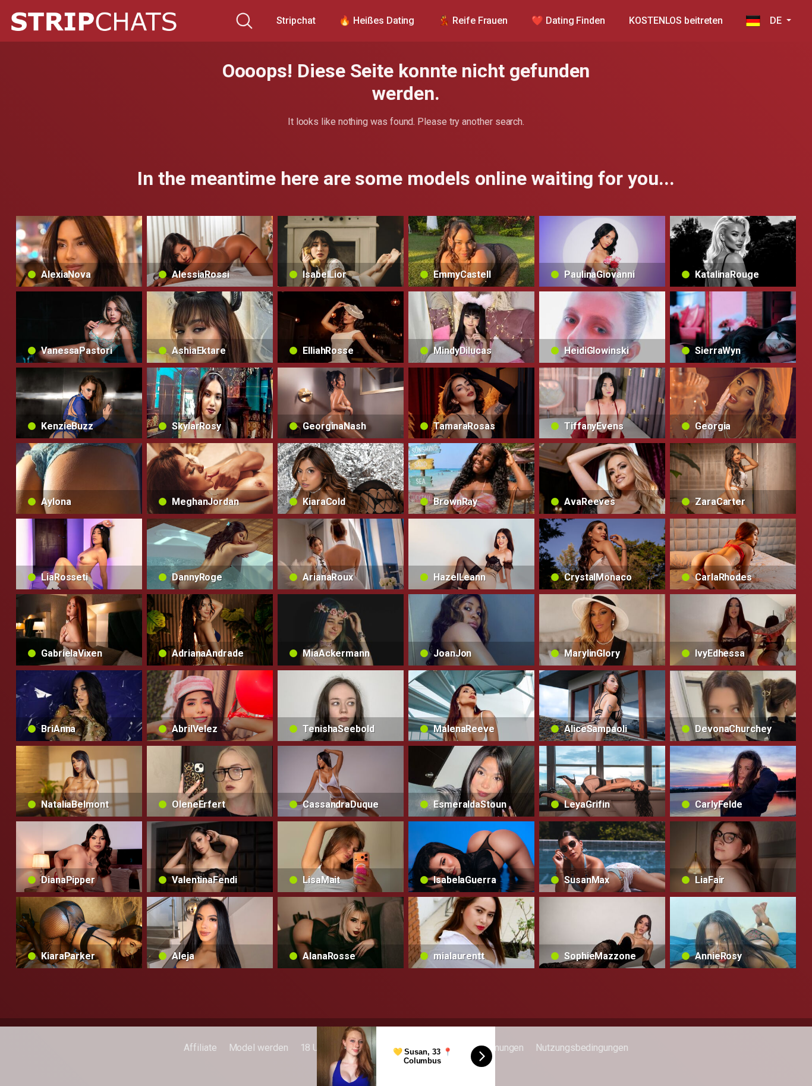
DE (771, 20)
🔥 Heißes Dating (376, 20)
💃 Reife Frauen (473, 20)
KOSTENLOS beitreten (675, 20)
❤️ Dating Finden (568, 20)
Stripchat (295, 20)
